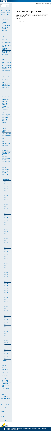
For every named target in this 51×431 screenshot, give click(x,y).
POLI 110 (6, 197)
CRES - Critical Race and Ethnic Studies (6, 68)
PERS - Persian (5, 167)
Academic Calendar (4, 407)
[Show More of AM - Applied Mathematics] (1, 22)
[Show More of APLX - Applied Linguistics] (1, 27)
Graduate (5, 360)
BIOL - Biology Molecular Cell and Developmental (6, 46)
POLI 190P (6, 328)
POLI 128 (6, 224)
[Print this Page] (50, 4)
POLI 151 (6, 258)
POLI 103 (6, 186)
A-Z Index (48, 1)
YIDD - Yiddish (5, 396)
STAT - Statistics (5, 383)
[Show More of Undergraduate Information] (0, 398)
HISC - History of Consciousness (5, 120)
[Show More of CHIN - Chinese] (1, 54)
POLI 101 (6, 183)
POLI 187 (6, 299)
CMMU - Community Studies (5, 60)
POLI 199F (6, 358)
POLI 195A (6, 347)
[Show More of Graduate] (2, 360)
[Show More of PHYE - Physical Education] (1, 171)
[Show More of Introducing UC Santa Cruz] (0, 12)
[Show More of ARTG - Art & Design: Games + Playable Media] (1, 33)
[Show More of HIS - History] (1, 122)
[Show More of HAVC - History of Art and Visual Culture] (1, 114)
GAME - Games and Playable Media (5, 104)
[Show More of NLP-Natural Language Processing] (1, 158)
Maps (44, 1)
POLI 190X (6, 338)
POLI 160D (6, 270)
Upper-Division (6, 179)
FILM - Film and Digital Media (6, 97)
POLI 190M (6, 322)
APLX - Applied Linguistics (5, 28)
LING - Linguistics (5, 145)
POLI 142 (6, 245)
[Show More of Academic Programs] (0, 14)
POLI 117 (6, 206)
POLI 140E (6, 242)
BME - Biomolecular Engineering (5, 49)
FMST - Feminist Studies (6, 99)
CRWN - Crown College (6, 72)
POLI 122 (6, 217)
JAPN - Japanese (5, 128)
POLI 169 (6, 283)
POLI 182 (6, 292)
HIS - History (4, 122)
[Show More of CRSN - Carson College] (1, 70)
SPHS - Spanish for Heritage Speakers (5, 381)
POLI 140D (6, 240)
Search (8, 6)
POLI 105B (6, 190)
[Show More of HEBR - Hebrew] (1, 117)
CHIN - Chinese (5, 54)
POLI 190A (6, 304)
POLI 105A (6, 188)
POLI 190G (6, 315)
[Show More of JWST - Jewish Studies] (1, 133)
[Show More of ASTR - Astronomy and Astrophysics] (1, 36)
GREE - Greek (4, 112)
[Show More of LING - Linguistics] (1, 145)
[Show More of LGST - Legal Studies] (1, 143)
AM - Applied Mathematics (4, 23)
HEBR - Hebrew (5, 117)
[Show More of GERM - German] (1, 109)
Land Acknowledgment (27, 428)
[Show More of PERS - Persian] (1, 167)
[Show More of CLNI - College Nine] (1, 55)
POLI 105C (6, 192)
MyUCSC (33, 1)
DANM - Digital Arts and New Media (6, 80)
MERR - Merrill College (6, 150)
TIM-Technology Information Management (6, 391)
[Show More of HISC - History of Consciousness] (1, 119)
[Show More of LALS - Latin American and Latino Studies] (1, 138)
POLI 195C (6, 351)
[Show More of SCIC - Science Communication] (1, 370)
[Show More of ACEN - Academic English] (1, 19)
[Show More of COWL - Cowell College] (1, 65)
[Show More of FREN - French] (1, 101)
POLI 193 (6, 342)
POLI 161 (6, 272)
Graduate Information (5, 400)
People (37, 1)
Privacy (39, 428)
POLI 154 (6, 263)
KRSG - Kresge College (6, 135)
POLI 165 (6, 276)
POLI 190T (6, 333)
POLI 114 (6, 202)
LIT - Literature (5, 147)
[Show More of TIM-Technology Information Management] (1, 389)
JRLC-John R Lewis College (5, 131)
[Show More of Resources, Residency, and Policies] (0, 401)
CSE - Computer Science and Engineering (6, 74)
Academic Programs (5, 14)
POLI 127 (6, 222)
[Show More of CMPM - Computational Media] (1, 62)
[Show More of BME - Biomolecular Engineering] (1, 48)
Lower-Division (6, 177)
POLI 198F (6, 355)
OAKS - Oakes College (6, 161)
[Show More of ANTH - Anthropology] (1, 25)
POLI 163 (6, 274)
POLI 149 (6, 256)
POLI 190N (6, 324)
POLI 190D (6, 310)
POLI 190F (6, 313)
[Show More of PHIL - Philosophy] (1, 169)
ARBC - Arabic (4, 30)
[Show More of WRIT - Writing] (1, 394)
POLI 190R (6, 331)
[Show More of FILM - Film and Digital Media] (1, 96)
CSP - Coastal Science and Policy (6, 77)
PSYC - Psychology (5, 365)
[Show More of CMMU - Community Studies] (1, 59)
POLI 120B (6, 211)
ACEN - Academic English (5, 20)
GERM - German (5, 109)
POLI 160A (6, 265)
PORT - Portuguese (5, 362)
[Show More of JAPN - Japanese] (1, 128)
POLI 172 (6, 285)
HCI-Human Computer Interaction (6, 125)
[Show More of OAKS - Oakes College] (1, 161)
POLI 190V (6, 335)
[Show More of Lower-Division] (2, 177)
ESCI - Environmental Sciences (6, 94)
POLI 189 (6, 301)
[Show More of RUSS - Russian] (1, 369)
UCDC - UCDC (4, 392)
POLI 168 (6, 281)
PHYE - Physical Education (5, 172)
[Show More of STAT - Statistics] (1, 383)
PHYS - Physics (5, 174)
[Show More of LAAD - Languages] (1, 136)
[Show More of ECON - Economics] (1, 87)
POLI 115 (6, 204)
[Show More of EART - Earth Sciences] (1, 82)
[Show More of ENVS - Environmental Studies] (1, 90)
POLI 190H (6, 317)
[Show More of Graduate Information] (0, 399)
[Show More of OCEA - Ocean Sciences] (1, 162)
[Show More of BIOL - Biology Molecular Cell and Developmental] (1, 45)
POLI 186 (6, 297)
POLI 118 (6, 208)
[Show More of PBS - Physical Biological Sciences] (1, 164)
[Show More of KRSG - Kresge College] (1, 135)
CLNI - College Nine (5, 56)
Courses (2, 17)
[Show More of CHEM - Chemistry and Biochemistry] (1, 51)
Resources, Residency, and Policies (6, 402)
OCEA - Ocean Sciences (6, 163)
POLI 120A (6, 210)
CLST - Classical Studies (6, 57)
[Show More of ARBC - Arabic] (1, 30)
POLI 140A (6, 236)
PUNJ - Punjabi (5, 367)
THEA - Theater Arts (5, 388)
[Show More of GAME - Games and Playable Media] (1, 103)
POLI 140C (6, 238)
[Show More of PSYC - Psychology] (1, 365)
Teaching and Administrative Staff (6, 405)
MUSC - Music (4, 156)
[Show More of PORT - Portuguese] (1, 362)
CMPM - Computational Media (6, 63)
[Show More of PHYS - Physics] (1, 174)
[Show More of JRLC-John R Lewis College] (1, 130)
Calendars (40, 1)
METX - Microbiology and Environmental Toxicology (6, 153)
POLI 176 (6, 290)
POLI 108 (6, 195)
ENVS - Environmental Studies (6, 92)
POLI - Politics (5, 176)
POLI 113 (6, 201)
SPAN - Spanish (5, 378)
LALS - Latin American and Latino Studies (6, 139)
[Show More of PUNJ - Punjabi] (1, 367)
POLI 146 (6, 251)
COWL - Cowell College (6, 65)
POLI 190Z (6, 340)
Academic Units (4, 16)
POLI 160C (6, 269)
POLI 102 (6, 185)
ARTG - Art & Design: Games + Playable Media (6, 34)
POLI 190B (6, 306)
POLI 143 (6, 247)
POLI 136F (6, 235)
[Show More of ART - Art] (1, 31)
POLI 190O (6, 326)
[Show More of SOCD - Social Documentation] (1, 373)
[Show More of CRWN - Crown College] (1, 71)
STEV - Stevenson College (5, 386)
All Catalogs (3, 413)
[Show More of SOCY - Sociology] (1, 376)
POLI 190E (6, 312)
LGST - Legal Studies (6, 143)
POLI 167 (6, 279)
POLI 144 (6, 249)
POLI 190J (6, 319)
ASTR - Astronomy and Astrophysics (6, 37)
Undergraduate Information (6, 398)
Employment (34, 428)
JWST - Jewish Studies (6, 133)
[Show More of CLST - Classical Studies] (1, 57)
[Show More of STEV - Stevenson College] (1, 385)
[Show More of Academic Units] (0, 15)
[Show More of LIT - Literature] (1, 146)
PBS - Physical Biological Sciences (5, 165)
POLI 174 (6, 287)
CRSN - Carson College (6, 70)
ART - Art (4, 32)
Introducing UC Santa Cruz (5, 12)
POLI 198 (6, 353)
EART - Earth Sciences (6, 82)
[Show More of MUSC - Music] (1, 156)
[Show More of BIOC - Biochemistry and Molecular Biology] (1, 39)
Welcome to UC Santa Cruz (6, 10)
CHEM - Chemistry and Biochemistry (6, 52)
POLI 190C (6, 308)
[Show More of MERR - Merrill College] (1, 150)
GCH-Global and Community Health (5, 107)
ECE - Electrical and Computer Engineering (6, 85)
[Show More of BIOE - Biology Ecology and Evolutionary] (1, 42)
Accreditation (44, 428)
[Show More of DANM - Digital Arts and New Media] (1, 79)
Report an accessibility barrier (16, 428)
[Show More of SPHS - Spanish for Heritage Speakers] (1, 380)
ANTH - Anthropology (6, 25)
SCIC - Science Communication (5, 372)
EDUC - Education (5, 89)
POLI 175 (6, 288)
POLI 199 (6, 356)
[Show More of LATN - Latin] (1, 141)
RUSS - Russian (5, 369)
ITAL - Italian (4, 126)
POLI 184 (6, 294)
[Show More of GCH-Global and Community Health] (1, 106)
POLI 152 (6, 260)
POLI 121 (6, 215)
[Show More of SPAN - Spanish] (1, 378)
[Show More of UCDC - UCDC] (1, 392)
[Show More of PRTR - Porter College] (1, 363)
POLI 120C (6, 213)
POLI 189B (6, 303)
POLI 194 (6, 344)
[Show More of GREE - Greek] (1, 112)
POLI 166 (6, 278)
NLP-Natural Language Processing (6, 159)
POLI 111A (6, 199)
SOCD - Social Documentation (5, 375)
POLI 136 (6, 233)
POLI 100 (6, 181)
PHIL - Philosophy (5, 169)
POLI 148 (6, 254)
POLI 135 (6, 231)
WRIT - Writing (4, 394)
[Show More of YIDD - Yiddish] (1, 396)
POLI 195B (6, 349)
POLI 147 (6, 253)
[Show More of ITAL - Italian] (1, 126)
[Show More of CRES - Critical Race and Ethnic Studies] (1, 67)
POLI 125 (6, 220)
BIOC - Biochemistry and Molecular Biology (6, 40)
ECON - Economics (5, 87)
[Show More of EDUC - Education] (1, 89)
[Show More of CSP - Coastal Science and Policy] (1, 76)
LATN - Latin (4, 141)
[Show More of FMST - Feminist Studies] (1, 99)
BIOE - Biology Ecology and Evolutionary (6, 43)
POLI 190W (6, 337)
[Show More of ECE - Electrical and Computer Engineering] (1, 84)
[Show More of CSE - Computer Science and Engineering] (1, 73)
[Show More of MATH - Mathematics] (1, 148)
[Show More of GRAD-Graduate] (1, 110)
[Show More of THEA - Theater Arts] (1, 388)
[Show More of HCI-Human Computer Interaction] (1, 123)
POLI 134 (6, 229)
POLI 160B (6, 267)
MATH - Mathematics (6, 148)
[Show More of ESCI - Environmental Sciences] (1, 93)
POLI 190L (6, 321)
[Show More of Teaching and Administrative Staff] (0, 404)
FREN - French (4, 101)
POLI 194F (6, 346)
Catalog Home (3, 411)
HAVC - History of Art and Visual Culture (6, 115)
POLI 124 (6, 219)
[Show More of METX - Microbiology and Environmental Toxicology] (1, 152)
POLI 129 (6, 226)
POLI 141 (6, 244)
